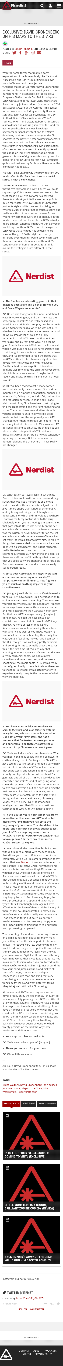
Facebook (20, 53)
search (42, 5)
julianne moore (11, 1088)
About (37, 1350)
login (50, 5)
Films (8, 62)
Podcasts (51, 1350)
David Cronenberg (31, 1084)
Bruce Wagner (10, 1084)
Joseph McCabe (24, 49)
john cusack (50, 1084)
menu (59, 5)
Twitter (14, 53)
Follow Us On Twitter (31, 1309)
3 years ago (9, 1303)
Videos (27, 1354)
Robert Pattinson (27, 1091)
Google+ (26, 53)
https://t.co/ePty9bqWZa (30, 1298)
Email (39, 53)
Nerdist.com (6, 1354)
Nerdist (14, 5)
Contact (24, 1350)
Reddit (33, 53)
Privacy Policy (43, 1354)
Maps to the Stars (32, 1088)
